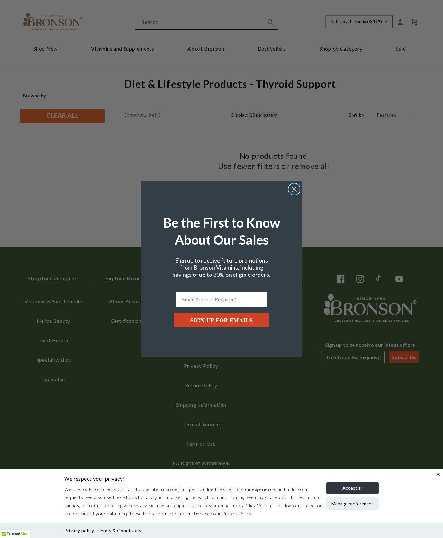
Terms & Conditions (119, 530)
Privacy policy (79, 530)
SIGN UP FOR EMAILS (221, 320)
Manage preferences (352, 503)
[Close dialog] (294, 189)
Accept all (352, 488)
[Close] (438, 474)
